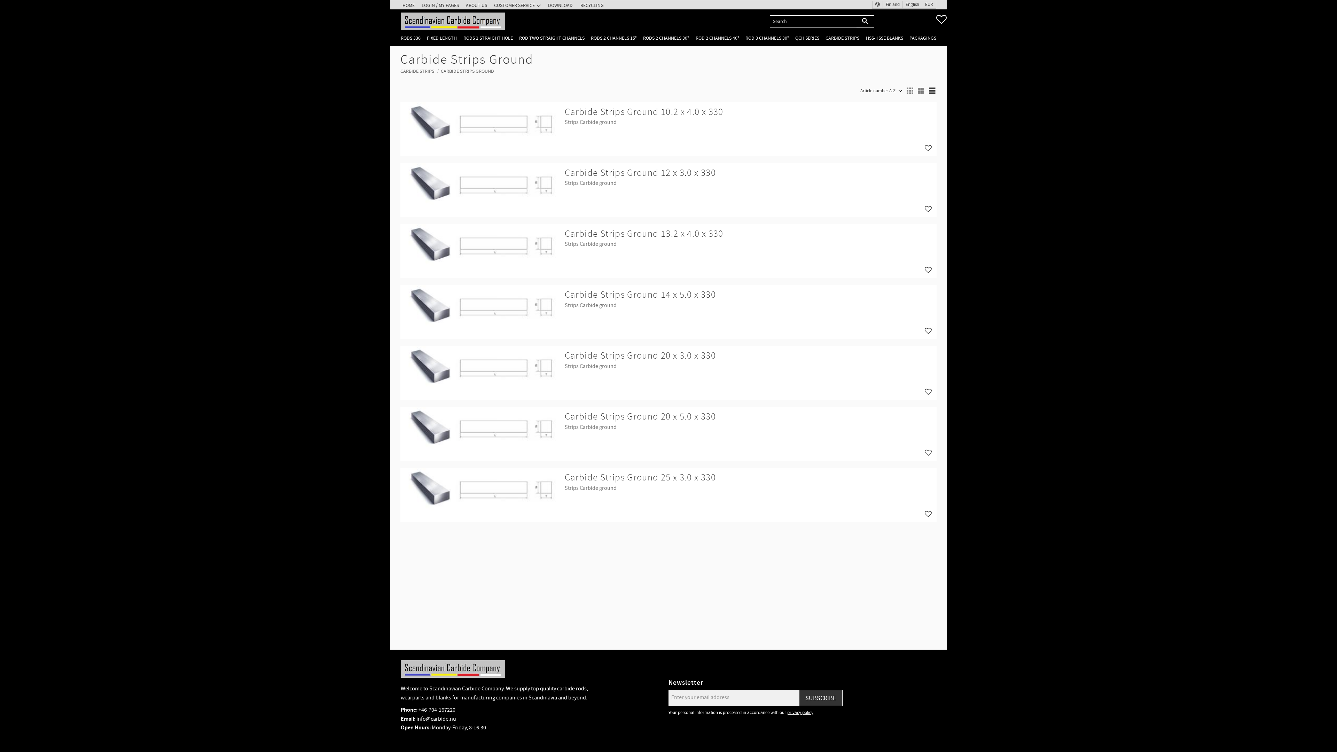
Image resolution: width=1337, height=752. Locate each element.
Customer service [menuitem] (514, 5)
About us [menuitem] (476, 5)
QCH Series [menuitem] (807, 38)
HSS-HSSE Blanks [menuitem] (884, 38)
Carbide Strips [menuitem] (842, 38)
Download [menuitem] (560, 5)
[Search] (865, 21)
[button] (941, 19)
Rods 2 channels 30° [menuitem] (666, 38)
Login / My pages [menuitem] (440, 5)
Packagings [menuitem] (922, 38)
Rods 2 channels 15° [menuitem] (614, 38)
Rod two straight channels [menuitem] (552, 38)
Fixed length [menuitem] (442, 38)
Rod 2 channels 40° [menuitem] (717, 38)
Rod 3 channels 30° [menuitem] (767, 38)
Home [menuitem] (408, 5)
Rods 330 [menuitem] (411, 38)
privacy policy (800, 712)
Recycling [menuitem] (592, 5)
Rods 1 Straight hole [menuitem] (488, 38)
